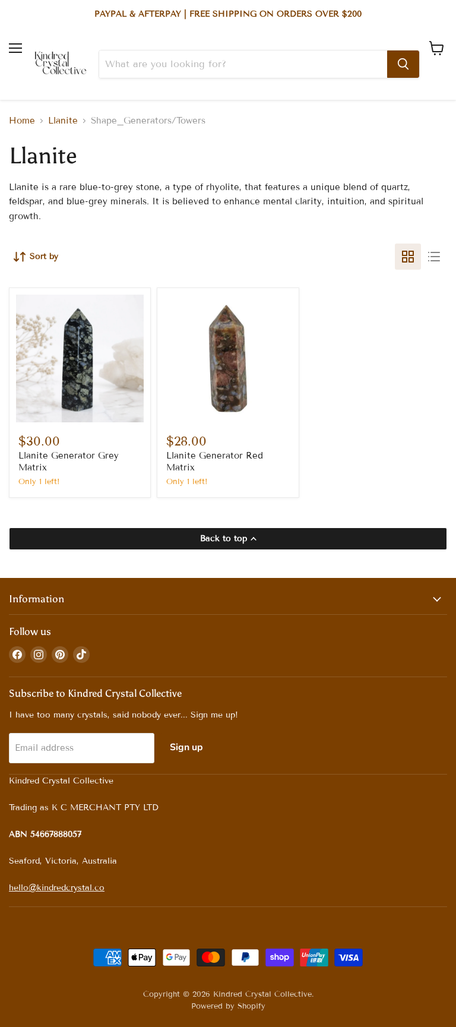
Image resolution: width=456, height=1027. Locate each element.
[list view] (434, 257)
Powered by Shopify (228, 1006)
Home (22, 121)
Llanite (63, 121)
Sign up (186, 747)
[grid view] (408, 257)
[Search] (403, 64)
